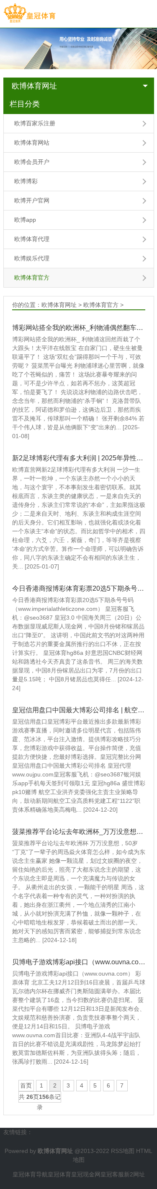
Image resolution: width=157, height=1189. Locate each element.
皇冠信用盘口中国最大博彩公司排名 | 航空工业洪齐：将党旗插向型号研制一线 (78, 710)
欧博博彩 (26, 181)
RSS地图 (122, 1150)
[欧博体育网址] (29, 13)
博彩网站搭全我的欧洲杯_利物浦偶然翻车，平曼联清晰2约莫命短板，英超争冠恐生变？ (78, 327)
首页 (26, 1085)
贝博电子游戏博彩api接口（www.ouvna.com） (78, 962)
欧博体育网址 (34, 86)
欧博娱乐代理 (31, 258)
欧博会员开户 (31, 161)
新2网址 (134, 1174)
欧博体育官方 (31, 277)
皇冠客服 (112, 1174)
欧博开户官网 (31, 200)
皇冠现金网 (85, 1174)
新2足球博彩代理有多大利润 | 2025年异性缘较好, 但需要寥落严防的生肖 (78, 458)
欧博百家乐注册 (34, 123)
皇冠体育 (59, 1174)
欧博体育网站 (31, 142)
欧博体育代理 (31, 239)
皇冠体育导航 (30, 1174)
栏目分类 (25, 104)
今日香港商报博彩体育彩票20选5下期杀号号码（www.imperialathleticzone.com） (78, 588)
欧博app (25, 219)
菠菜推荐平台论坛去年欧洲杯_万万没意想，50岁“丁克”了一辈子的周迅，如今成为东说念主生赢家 (78, 831)
